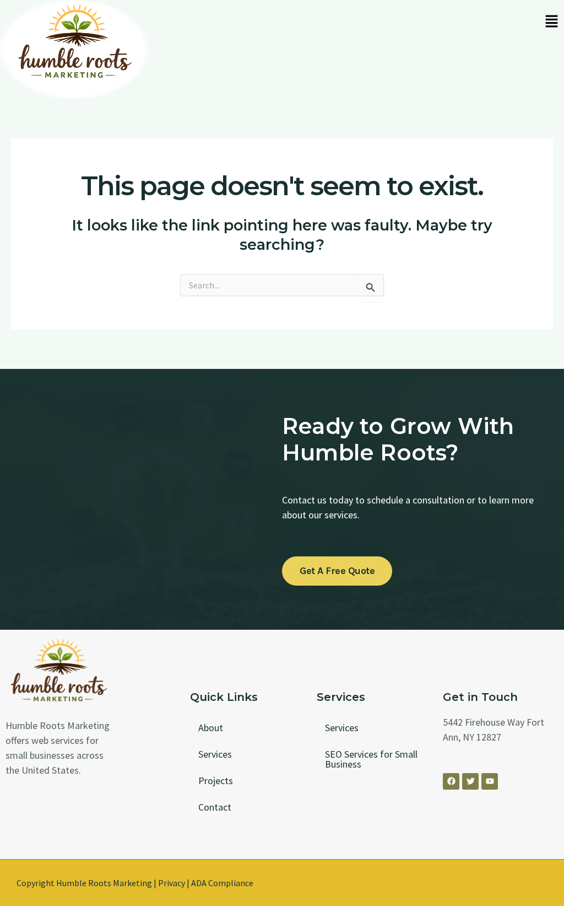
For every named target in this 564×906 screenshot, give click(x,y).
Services (215, 754)
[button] (551, 22)
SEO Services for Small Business (371, 759)
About (210, 727)
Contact (214, 807)
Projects (215, 780)
